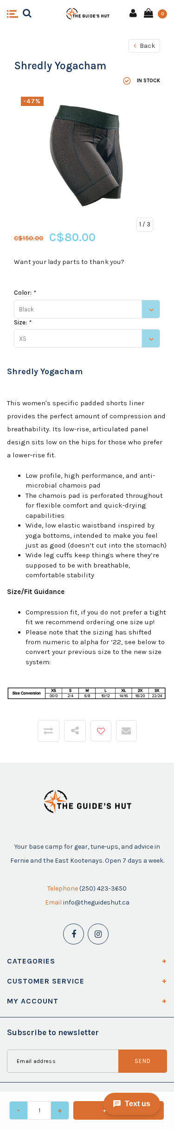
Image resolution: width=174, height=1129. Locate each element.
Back (146, 46)
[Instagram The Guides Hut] (98, 934)
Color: (24, 292)
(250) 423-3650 (103, 888)
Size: (22, 322)
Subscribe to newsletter (53, 1032)
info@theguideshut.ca (96, 902)
